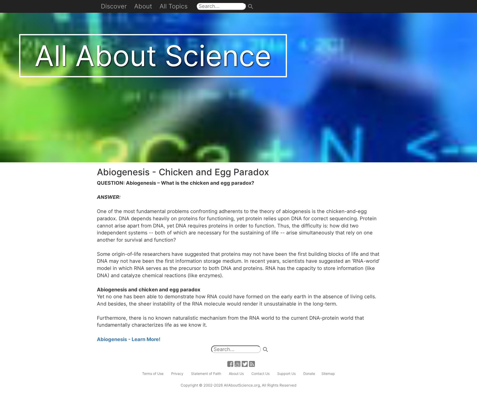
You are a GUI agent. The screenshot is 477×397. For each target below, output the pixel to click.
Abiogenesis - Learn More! (128, 339)
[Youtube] (237, 363)
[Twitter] (245, 363)
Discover (114, 6)
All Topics (173, 6)
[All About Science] (238, 81)
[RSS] (252, 363)
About (143, 6)
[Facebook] (230, 363)
